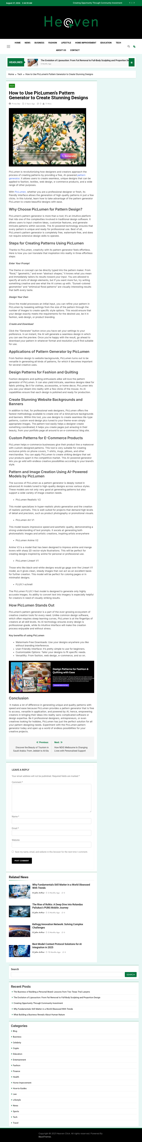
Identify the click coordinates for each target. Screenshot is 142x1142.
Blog (15, 1031)
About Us (61, 50)
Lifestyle (66, 43)
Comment (17, 782)
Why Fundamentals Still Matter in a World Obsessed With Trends (92, 3)
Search (15, 969)
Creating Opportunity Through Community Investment (38, 1003)
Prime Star (16, 103)
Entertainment (19, 1060)
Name (15, 816)
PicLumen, (20, 191)
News (27, 43)
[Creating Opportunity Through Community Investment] (124, 64)
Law (15, 1094)
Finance (16, 1071)
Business (39, 43)
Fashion (52, 43)
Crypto (16, 1048)
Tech (118, 43)
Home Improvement (85, 43)
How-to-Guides (20, 1088)
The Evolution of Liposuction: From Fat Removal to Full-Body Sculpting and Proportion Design (69, 60)
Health (16, 1077)
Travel (15, 1123)
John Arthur (40, 892)
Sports (16, 1111)
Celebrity (17, 1042)
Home (18, 43)
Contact (75, 50)
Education (106, 43)
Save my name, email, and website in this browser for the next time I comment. (51, 852)
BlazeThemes (45, 1136)
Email (15, 828)
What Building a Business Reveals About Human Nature (39, 1014)
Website (16, 840)
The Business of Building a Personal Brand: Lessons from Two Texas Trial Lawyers (52, 992)
